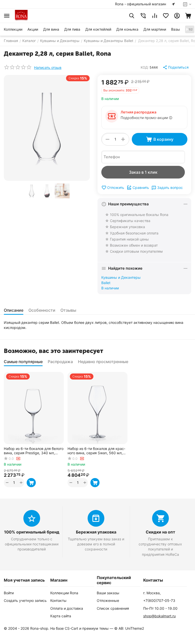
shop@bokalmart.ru (159, 616)
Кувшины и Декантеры (121, 277)
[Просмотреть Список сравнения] (154, 15)
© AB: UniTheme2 (129, 628)
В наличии (110, 288)
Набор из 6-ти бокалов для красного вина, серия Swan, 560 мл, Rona (96, 451)
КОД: (145, 67)
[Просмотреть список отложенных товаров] (165, 15)
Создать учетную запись (25, 600)
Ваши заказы (108, 593)
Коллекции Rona (64, 593)
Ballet (105, 283)
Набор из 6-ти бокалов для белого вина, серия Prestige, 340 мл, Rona (33, 451)
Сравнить (141, 187)
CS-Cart (71, 628)
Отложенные (108, 600)
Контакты (58, 600)
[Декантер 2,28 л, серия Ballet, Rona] (47, 128)
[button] (176, 67)
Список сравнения (113, 608)
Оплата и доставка (66, 608)
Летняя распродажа (138, 112)
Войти (9, 593)
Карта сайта (60, 616)
